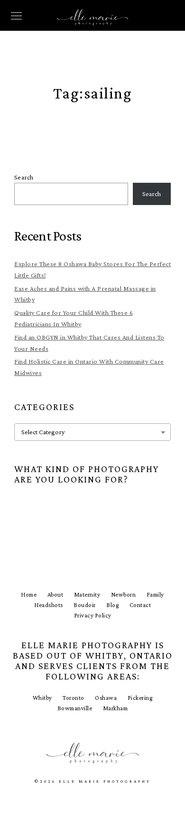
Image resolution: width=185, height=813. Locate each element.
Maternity (87, 594)
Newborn (123, 594)
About (55, 594)
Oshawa (106, 697)
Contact (140, 604)
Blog (112, 604)
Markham (115, 708)
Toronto (73, 697)
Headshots (48, 604)
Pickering (140, 697)
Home (29, 594)
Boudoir (85, 604)
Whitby (42, 697)
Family (155, 594)
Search (24, 177)
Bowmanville (74, 708)
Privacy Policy (92, 615)
